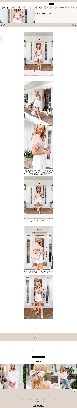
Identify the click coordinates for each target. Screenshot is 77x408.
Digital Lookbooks (37, 401)
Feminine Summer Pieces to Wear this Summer (45, 13)
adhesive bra (46, 272)
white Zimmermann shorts (27, 171)
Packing (55, 400)
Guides (55, 399)
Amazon (22, 400)
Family (44, 399)
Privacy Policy (29, 402)
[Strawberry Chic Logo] (25, 4)
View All (37, 402)
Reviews (37, 400)
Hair (49, 399)
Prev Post (1, 25)
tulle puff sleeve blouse (31, 271)
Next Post (75, 25)
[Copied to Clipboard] (39, 25)
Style (37, 12)
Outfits (37, 399)
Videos (29, 400)
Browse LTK (22, 399)
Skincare (49, 400)
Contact (29, 401)
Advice (44, 400)
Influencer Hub (29, 399)
